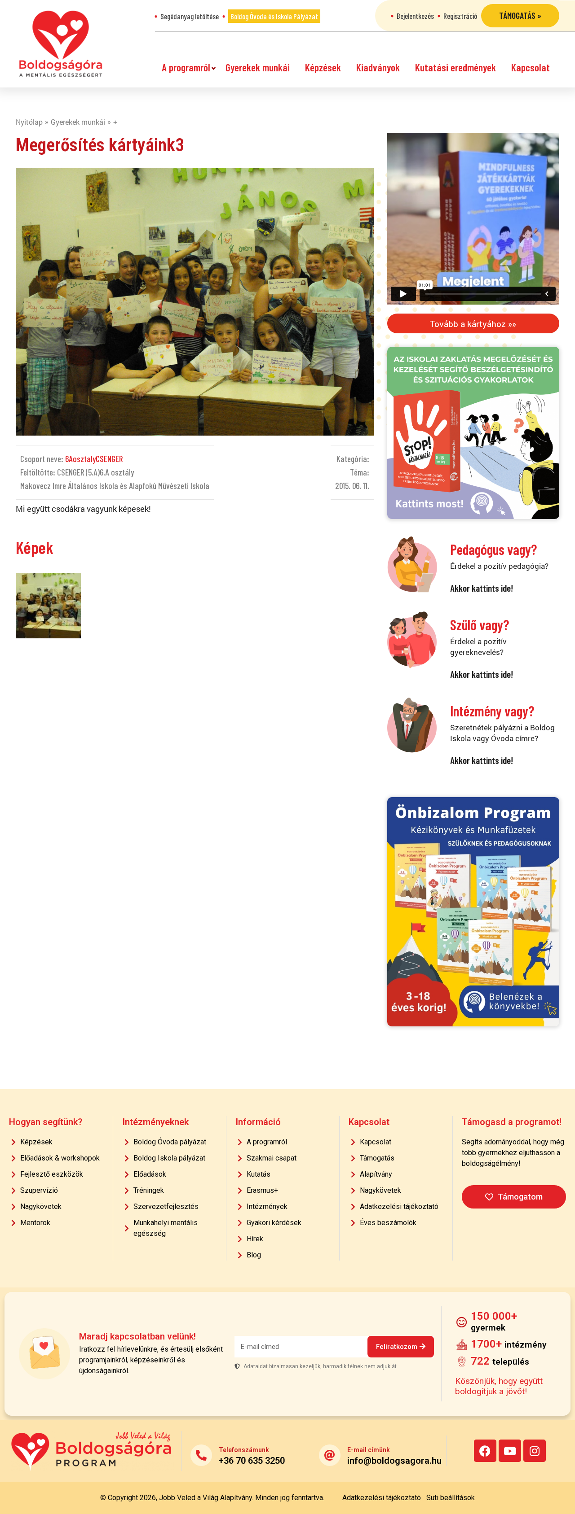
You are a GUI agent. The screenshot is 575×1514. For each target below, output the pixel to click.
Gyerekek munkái (258, 67)
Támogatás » (520, 15)
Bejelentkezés (415, 15)
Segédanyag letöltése (189, 16)
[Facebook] (485, 1451)
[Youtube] (510, 1451)
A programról (186, 67)
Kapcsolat (530, 67)
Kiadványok (378, 67)
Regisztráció (460, 15)
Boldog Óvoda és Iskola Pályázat (274, 16)
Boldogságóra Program (61, 43)
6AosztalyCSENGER (94, 459)
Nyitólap (29, 122)
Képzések (323, 67)
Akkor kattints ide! (481, 587)
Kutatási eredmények (455, 67)
